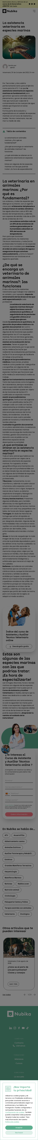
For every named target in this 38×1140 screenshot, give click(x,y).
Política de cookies (12, 1122)
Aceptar (19, 1127)
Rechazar (19, 1132)
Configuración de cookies (14, 1112)
